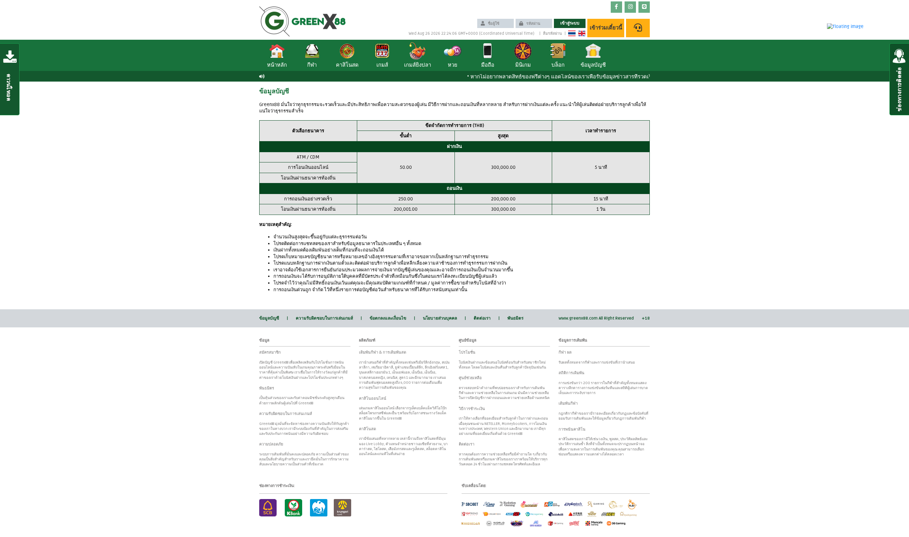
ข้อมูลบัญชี (269, 318)
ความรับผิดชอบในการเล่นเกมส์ (324, 318)
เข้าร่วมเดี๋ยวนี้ (606, 27)
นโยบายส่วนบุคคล (440, 318)
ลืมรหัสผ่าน (552, 33)
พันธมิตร (515, 318)
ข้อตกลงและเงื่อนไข (388, 318)
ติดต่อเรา (482, 318)
